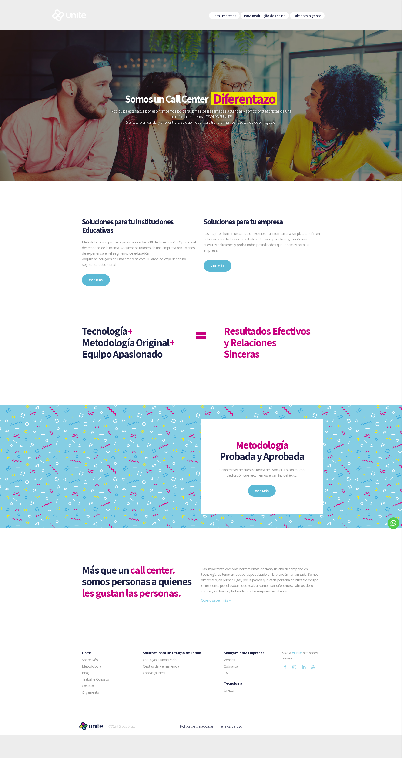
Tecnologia (233, 683)
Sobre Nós (90, 659)
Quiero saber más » (216, 600)
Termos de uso (230, 726)
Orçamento (90, 692)
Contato (88, 685)
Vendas (229, 659)
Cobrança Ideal (154, 672)
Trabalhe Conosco (95, 679)
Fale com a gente (307, 15)
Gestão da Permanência (161, 666)
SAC (227, 672)
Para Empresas (224, 15)
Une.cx (229, 690)
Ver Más (96, 280)
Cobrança (231, 666)
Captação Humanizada (159, 659)
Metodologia (91, 666)
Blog (85, 672)
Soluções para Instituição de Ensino (172, 652)
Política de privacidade (196, 726)
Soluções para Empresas (244, 652)
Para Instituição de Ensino (264, 15)
